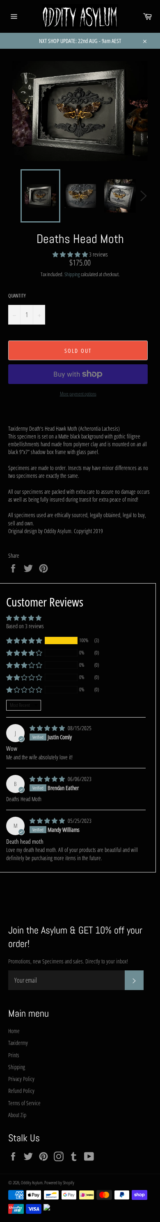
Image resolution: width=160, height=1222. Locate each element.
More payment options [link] (78, 394)
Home (14, 1031)
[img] (48, 728)
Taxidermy (18, 1043)
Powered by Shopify (59, 1182)
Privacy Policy (21, 1079)
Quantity (17, 296)
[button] (71, 254)
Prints (13, 1055)
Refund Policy (21, 1091)
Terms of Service (24, 1103)
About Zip (17, 1115)
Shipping (72, 274)
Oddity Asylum (32, 1182)
